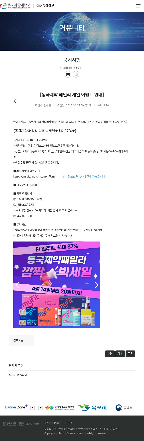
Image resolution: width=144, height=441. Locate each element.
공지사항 (77, 68)
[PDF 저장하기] (76, 74)
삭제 (120, 353)
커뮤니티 (68, 68)
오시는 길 (68, 422)
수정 (109, 353)
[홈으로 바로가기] (61, 68)
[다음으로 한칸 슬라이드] (40, 407)
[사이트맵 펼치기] (138, 6)
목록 (130, 353)
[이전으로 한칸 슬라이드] (32, 407)
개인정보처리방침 (52, 422)
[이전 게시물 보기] (15, 101)
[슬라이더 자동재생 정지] (36, 407)
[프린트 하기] (68, 74)
